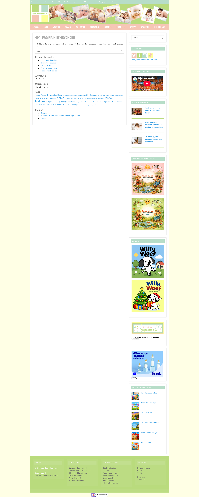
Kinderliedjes (159, 27)
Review (87, 102)
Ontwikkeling (54, 102)
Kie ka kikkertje (46, 65)
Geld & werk (80, 27)
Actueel (36, 27)
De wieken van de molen (50, 68)
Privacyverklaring (143, 468)
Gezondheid (94, 27)
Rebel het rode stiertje (49, 71)
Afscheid (37, 95)
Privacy (43, 118)
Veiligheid (44, 105)
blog (87, 95)
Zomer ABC (82, 2)
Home (33, 2)
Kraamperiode (93, 98)
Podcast (40, 2)
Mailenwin (101, 98)
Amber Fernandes (49, 95)
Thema (118, 102)
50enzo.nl (106, 470)
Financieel (117, 95)
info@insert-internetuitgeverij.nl (46, 475)
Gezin (46, 27)
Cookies (44, 113)
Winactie (59, 105)
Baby (59, 95)
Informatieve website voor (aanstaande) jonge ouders (60, 116)
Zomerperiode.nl (109, 478)
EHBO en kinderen (76, 475)
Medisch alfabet (56, 2)
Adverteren (141, 480)
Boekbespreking (96, 95)
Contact (140, 470)
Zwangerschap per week (78, 468)
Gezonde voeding (41, 98)
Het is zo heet (146, 442)
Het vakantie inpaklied (49, 60)
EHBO (47, 2)
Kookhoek (107, 27)
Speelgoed (104, 102)
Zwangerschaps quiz (76, 480)
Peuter (68, 102)
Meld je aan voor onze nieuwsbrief (144, 60)
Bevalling (83, 95)
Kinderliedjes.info (109, 468)
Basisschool (72, 95)
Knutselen (80, 98)
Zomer (69, 105)
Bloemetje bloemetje (48, 63)
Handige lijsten (103, 2)
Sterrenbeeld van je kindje (78, 473)
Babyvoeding (65, 95)
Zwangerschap (84, 105)
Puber (73, 102)
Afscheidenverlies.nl (110, 483)
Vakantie (38, 105)
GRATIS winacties (115, 2)
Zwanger (75, 105)
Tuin (122, 102)
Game (121, 95)
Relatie (68, 27)
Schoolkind (93, 102)
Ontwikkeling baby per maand (80, 470)
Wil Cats (51, 104)
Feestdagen (92, 2)
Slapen (98, 102)
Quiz (75, 2)
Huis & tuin (120, 27)
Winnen (65, 105)
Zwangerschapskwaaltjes (96, 105)
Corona (105, 95)
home (60, 98)
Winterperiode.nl (109, 480)
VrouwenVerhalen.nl (110, 475)
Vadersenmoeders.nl (110, 473)
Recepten (78, 102)
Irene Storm (73, 98)
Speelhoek (145, 27)
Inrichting (67, 98)
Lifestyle (56, 27)
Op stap (133, 27)
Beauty (78, 95)
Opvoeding (62, 102)
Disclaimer (141, 477)
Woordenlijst (67, 2)
